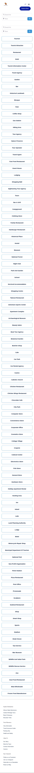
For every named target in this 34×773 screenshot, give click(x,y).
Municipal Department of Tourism (17, 550)
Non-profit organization (17, 564)
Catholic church (17, 380)
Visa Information (7, 726)
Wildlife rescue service (17, 666)
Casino (17, 373)
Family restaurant (17, 223)
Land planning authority (17, 523)
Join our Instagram (8, 759)
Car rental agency (17, 366)
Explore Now (25, 8)
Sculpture (17, 598)
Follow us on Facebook (9, 757)
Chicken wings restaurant (17, 393)
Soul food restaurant (17, 680)
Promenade (17, 591)
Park (17, 107)
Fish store (17, 468)
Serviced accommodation (17, 284)
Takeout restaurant (17, 298)
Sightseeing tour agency (17, 189)
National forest (17, 257)
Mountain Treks (7, 717)
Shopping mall (17, 182)
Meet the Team (7, 744)
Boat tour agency (17, 332)
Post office (17, 584)
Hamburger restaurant (17, 230)
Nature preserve (17, 141)
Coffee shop (17, 114)
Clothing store (17, 216)
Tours (17, 195)
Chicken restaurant (17, 386)
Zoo (17, 673)
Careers (5, 749)
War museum (17, 652)
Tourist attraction (17, 45)
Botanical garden (17, 339)
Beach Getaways (7, 715)
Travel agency (17, 73)
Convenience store (17, 421)
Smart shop (17, 618)
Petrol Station (17, 571)
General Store (17, 475)
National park (17, 557)
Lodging (17, 175)
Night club (17, 264)
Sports (17, 625)
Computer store (17, 414)
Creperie (17, 448)
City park (17, 407)
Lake (17, 516)
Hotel (17, 59)
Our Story (5, 741)
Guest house (17, 168)
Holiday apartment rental (17, 489)
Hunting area (17, 496)
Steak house (17, 639)
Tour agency (17, 134)
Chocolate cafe (17, 400)
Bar (17, 86)
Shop (17, 611)
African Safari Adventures (10, 710)
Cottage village (17, 441)
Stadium (17, 632)
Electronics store (17, 461)
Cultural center (17, 455)
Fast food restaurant (17, 161)
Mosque (17, 100)
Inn (17, 502)
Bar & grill (17, 202)
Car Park (17, 359)
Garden (17, 79)
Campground (17, 209)
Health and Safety (8, 733)
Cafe (17, 352)
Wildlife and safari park (17, 659)
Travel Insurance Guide (9, 728)
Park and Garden (17, 270)
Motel (17, 536)
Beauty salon (17, 325)
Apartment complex (17, 311)
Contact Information (8, 746)
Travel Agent (17, 154)
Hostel (17, 243)
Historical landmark (17, 93)
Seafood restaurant (17, 605)
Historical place (17, 236)
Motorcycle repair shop (17, 543)
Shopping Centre (17, 291)
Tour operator (17, 148)
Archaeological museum (17, 318)
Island (17, 509)
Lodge (17, 530)
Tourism (17, 39)
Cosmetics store (17, 434)
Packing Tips (6, 731)
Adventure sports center (17, 305)
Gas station (17, 120)
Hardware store (17, 482)
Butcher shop (17, 345)
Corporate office (17, 427)
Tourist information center (17, 66)
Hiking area (17, 127)
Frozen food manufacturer (17, 693)
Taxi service (17, 646)
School (17, 277)
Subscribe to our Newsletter (10, 762)
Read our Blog (7, 764)
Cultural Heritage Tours (9, 712)
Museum (17, 250)
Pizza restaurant (17, 577)
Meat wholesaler (17, 686)
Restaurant (17, 52)
